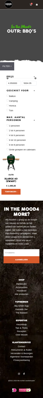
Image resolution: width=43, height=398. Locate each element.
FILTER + (7, 66)
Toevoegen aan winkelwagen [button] (11, 192)
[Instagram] (19, 374)
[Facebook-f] (24, 374)
